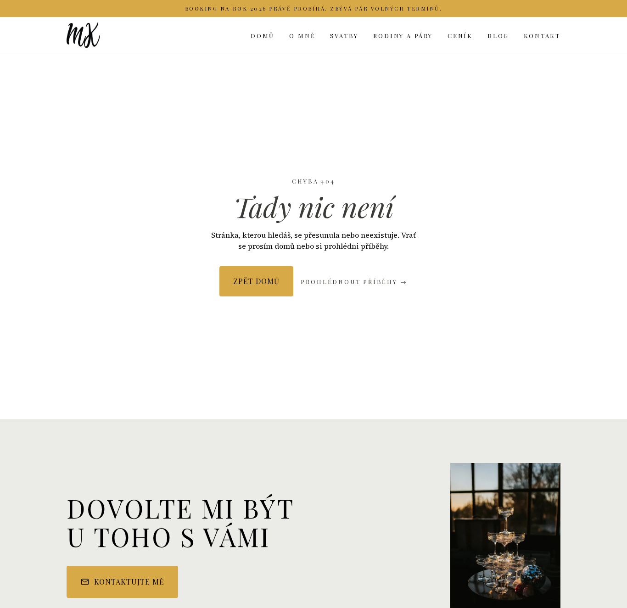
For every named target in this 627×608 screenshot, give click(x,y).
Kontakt (542, 35)
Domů (262, 35)
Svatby (344, 35)
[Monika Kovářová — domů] (83, 35)
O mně (302, 35)
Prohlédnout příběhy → (354, 281)
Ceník (460, 35)
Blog (498, 35)
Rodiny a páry (403, 35)
